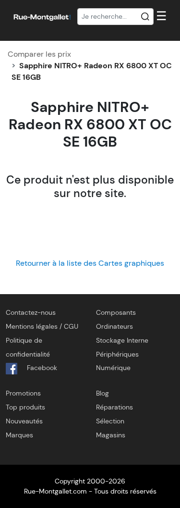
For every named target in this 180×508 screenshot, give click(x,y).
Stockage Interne (122, 340)
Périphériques (117, 354)
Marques (19, 435)
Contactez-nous (31, 312)
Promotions (23, 393)
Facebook (41, 367)
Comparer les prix (39, 54)
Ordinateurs (114, 326)
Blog (102, 393)
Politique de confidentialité (28, 347)
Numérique (113, 367)
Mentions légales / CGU (42, 326)
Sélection (110, 421)
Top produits (25, 407)
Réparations (114, 407)
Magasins (110, 435)
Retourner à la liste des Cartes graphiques (90, 263)
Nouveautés (24, 421)
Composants (116, 312)
